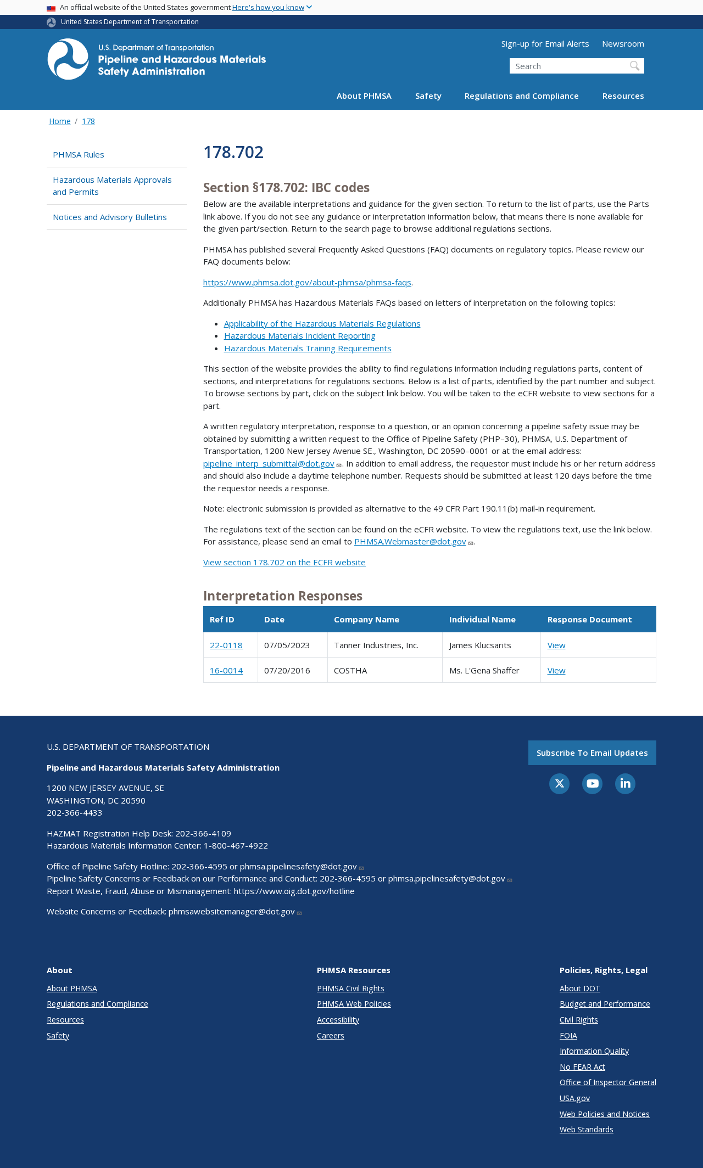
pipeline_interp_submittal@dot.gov (268, 463)
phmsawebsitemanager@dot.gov (232, 911)
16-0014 (226, 670)
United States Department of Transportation (130, 21)
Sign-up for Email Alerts (545, 43)
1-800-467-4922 (236, 845)
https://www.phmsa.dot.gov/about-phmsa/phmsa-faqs (307, 282)
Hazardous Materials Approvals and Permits (112, 186)
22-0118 (226, 644)
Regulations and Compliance (522, 95)
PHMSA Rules (78, 154)
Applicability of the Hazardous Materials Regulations (322, 323)
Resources (623, 95)
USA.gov (575, 1098)
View (557, 644)
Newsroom (623, 43)
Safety (428, 95)
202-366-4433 (75, 812)
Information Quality (594, 1051)
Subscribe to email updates (592, 752)
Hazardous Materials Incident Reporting (300, 335)
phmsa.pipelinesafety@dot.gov (298, 866)
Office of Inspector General (608, 1082)
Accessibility (338, 1019)
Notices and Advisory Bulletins (110, 216)
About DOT (580, 988)
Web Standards (586, 1129)
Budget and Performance (605, 1003)
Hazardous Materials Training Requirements (308, 347)
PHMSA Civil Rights (350, 988)
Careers (330, 1035)
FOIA (568, 1035)
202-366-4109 (203, 833)
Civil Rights (579, 1019)
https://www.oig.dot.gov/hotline (294, 890)
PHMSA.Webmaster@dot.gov (410, 541)
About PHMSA (364, 95)
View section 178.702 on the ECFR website (284, 562)
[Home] (156, 62)
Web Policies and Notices (605, 1114)
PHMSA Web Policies (354, 1003)
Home (60, 121)
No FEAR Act (582, 1067)
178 (88, 121)
